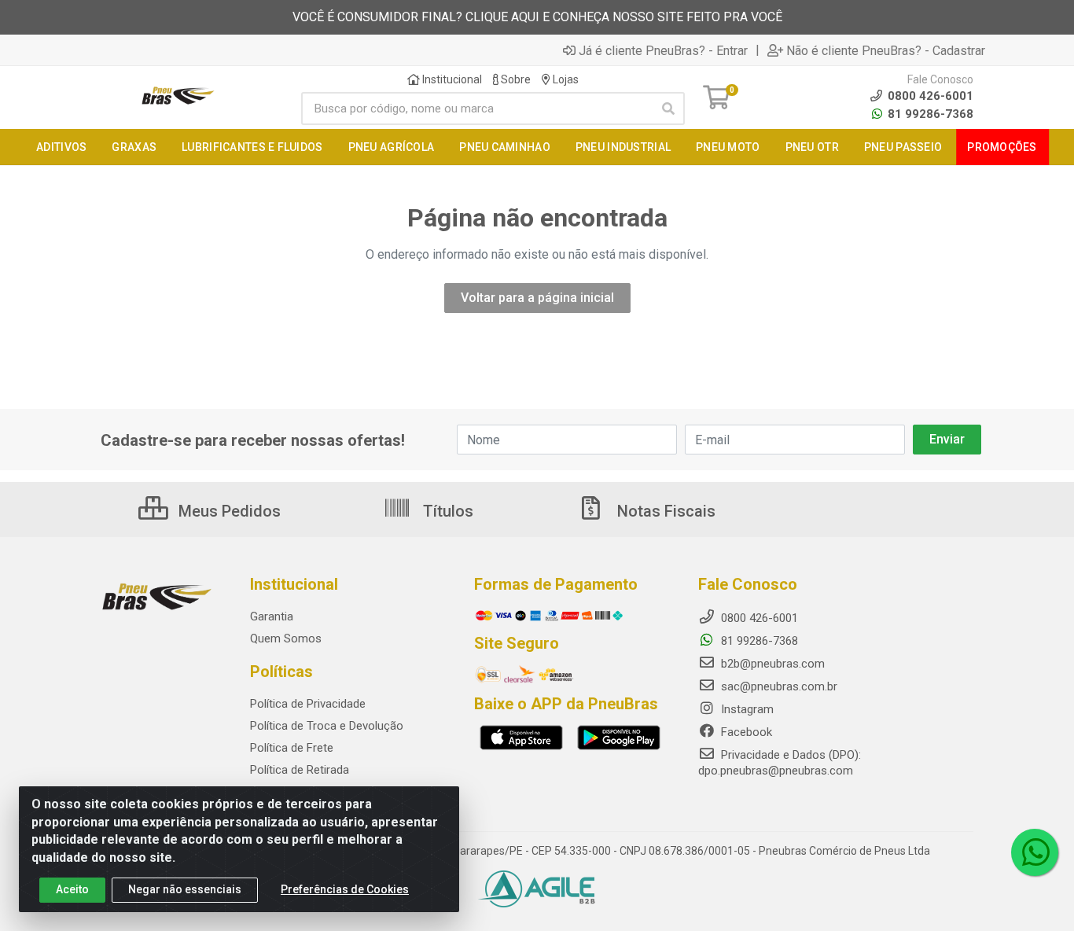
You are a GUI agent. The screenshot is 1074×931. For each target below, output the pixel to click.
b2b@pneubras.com (771, 664)
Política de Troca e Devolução (326, 726)
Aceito (72, 889)
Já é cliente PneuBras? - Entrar (663, 50)
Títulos (446, 511)
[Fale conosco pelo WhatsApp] (1034, 852)
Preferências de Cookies (345, 889)
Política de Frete (291, 748)
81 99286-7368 (929, 114)
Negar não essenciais (184, 889)
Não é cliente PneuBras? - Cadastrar (885, 50)
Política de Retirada (299, 770)
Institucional (451, 79)
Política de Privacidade (308, 704)
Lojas (564, 79)
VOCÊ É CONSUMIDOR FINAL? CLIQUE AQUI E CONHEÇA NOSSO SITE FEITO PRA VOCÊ (537, 16)
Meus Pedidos (228, 511)
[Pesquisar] (668, 108)
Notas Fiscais (664, 511)
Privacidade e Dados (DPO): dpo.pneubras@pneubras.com (779, 763)
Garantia (271, 616)
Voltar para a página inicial (537, 297)
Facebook (745, 732)
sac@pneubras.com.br (777, 686)
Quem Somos (286, 638)
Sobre (514, 79)
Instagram (746, 709)
